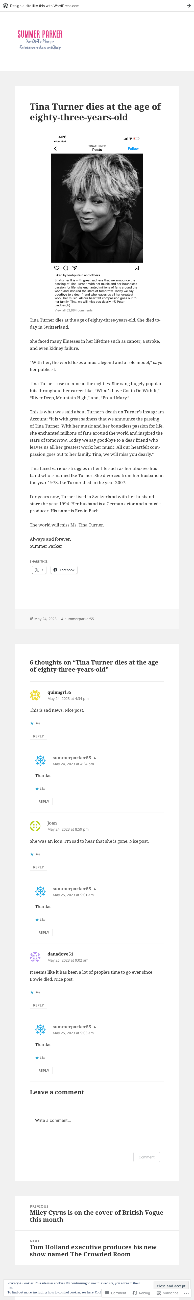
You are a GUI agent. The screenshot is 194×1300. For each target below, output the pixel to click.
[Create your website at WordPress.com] (97, 5)
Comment (147, 1157)
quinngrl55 (59, 692)
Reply (38, 736)
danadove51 (60, 954)
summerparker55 (79, 618)
